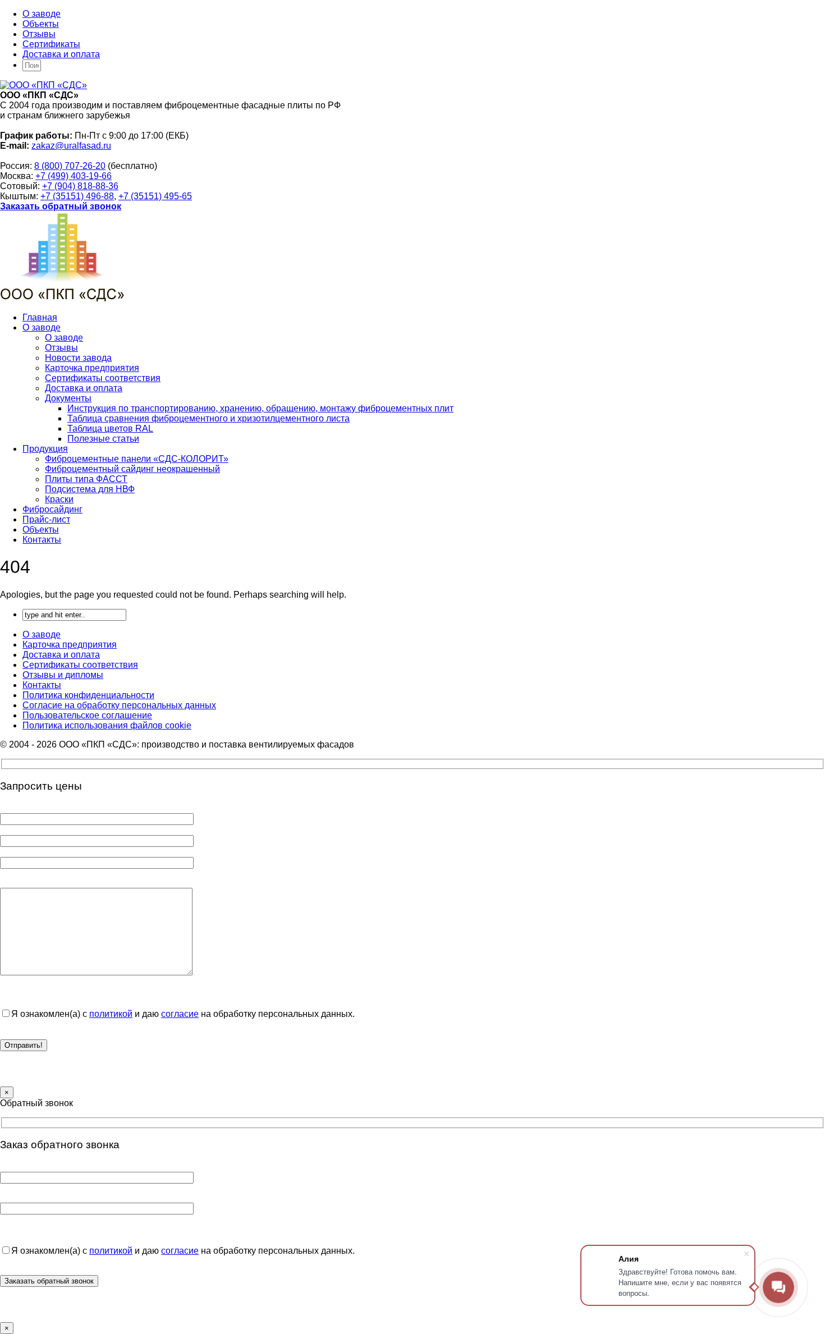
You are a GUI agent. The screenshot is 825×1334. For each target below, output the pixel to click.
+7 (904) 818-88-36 (80, 186)
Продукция (45, 448)
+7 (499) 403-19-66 (73, 176)
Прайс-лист (46, 519)
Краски (59, 499)
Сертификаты (51, 44)
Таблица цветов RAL (110, 428)
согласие (180, 1014)
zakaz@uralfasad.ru (71, 145)
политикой (110, 1014)
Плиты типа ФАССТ (86, 479)
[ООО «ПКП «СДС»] (43, 85)
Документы (68, 398)
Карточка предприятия (92, 368)
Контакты (41, 539)
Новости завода (78, 358)
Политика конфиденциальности (88, 695)
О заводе (41, 14)
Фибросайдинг (52, 509)
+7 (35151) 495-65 (155, 196)
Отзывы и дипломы (62, 675)
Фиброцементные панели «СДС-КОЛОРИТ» (136, 459)
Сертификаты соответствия (103, 378)
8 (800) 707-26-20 (70, 166)
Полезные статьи (103, 438)
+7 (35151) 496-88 (77, 196)
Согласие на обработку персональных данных (119, 705)
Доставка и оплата (61, 54)
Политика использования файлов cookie (106, 725)
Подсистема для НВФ (90, 489)
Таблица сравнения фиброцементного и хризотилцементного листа (208, 418)
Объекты (40, 24)
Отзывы (39, 34)
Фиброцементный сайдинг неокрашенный (132, 469)
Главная (39, 317)
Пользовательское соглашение (87, 715)
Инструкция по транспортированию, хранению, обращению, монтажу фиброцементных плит (260, 408)
